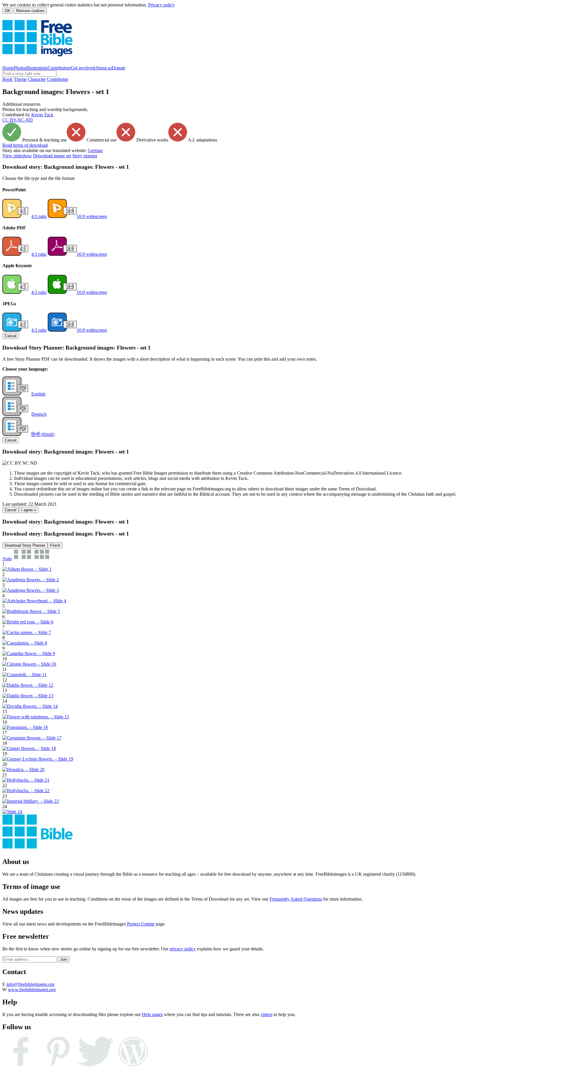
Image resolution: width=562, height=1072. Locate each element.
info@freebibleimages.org (30, 984)
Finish (55, 545)
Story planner (84, 155)
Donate (118, 67)
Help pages (152, 1014)
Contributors (59, 67)
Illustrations (37, 67)
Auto (7, 558)
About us (103, 67)
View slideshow (17, 155)
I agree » (28, 510)
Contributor (57, 79)
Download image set (52, 155)
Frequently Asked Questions (296, 899)
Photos (20, 67)
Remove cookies (30, 10)
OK (7, 10)
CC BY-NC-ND (17, 119)
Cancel (10, 336)
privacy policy (182, 948)
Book (7, 79)
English (38, 393)
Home (8, 67)
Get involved (83, 67)
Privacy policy (161, 4)
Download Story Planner (25, 545)
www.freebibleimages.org (32, 989)
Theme (20, 79)
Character (37, 79)
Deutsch (39, 414)
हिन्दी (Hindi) (42, 434)
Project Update (141, 923)
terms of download (25, 145)
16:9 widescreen (92, 216)
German (95, 150)
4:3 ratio (39, 216)
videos (267, 1014)
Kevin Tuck (42, 114)
